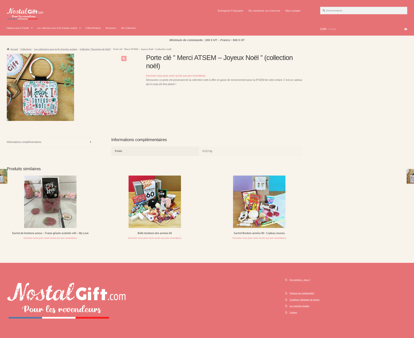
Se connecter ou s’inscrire (264, 10)
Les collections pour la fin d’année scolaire (57, 28)
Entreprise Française (230, 10)
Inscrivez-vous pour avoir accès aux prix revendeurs (175, 75)
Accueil (14, 49)
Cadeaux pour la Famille (17, 28)
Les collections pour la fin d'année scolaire (55, 49)
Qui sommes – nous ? (299, 280)
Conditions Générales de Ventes (304, 300)
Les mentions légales (299, 306)
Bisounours (111, 28)
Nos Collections (128, 28)
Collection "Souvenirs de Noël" (95, 49)
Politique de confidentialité (301, 293)
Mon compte (292, 10)
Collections (26, 49)
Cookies (293, 312)
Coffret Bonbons (93, 28)
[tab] (50, 142)
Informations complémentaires (24, 142)
